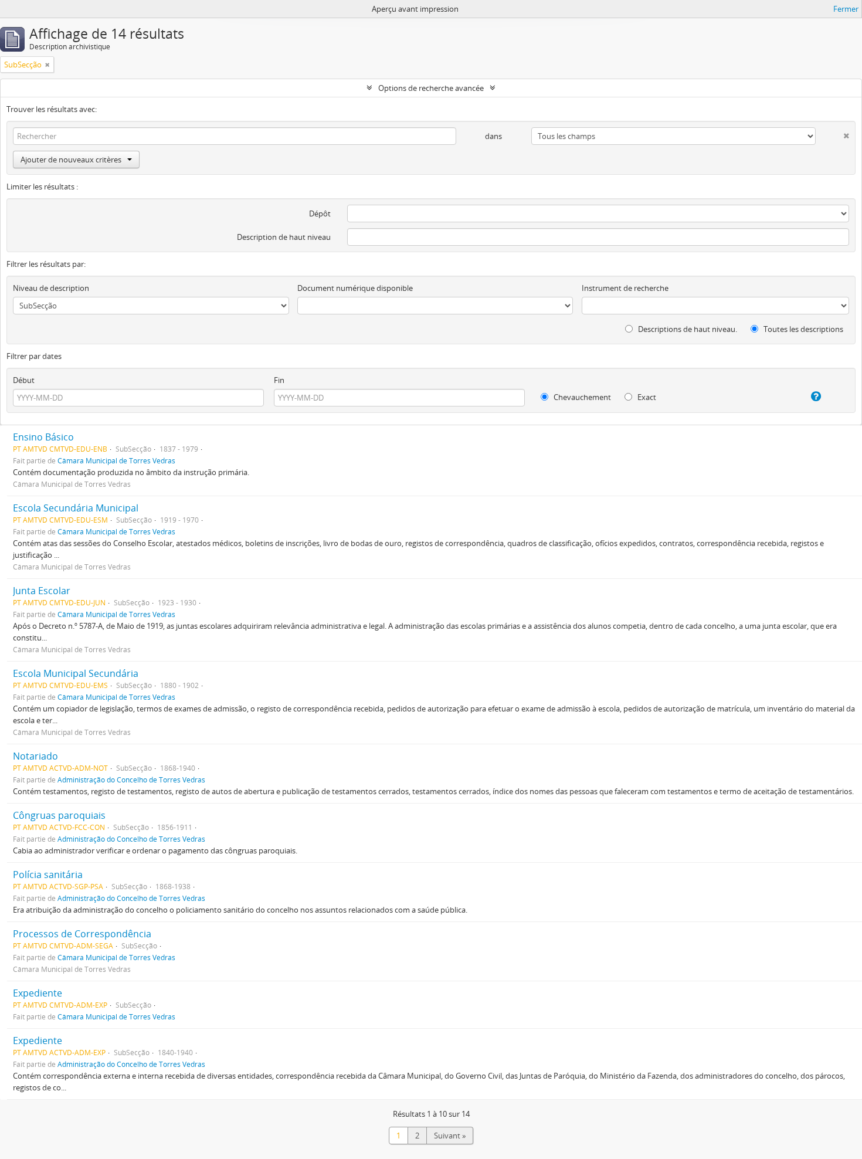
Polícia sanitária (48, 874)
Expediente (37, 993)
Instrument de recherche (625, 288)
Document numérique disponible (355, 288)
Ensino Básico (43, 437)
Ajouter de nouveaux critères (71, 159)
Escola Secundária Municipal (75, 507)
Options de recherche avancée (431, 88)
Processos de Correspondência (82, 933)
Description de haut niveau (284, 237)
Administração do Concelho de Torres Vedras (131, 779)
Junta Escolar (41, 590)
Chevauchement (581, 397)
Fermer (845, 9)
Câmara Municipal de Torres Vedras (116, 460)
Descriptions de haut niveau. (686, 329)
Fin (279, 380)
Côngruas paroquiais (59, 815)
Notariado (35, 756)
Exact (646, 397)
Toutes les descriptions (802, 329)
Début (24, 380)
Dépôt (320, 213)
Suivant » (450, 1135)
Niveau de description (51, 288)
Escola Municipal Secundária (75, 673)
